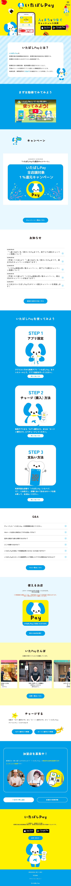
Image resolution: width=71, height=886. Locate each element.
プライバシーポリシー (35, 878)
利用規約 (35, 875)
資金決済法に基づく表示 (35, 872)
